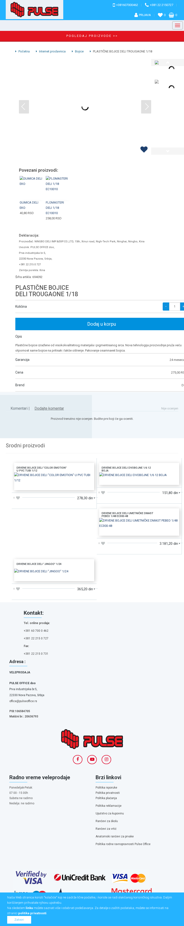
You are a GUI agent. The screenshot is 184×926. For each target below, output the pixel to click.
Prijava (145, 15)
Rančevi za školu (107, 821)
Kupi (32, 182)
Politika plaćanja (106, 798)
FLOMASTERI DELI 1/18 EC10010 (55, 208)
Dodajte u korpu (54, 484)
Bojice (79, 51)
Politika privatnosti (108, 793)
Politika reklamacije (108, 805)
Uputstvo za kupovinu (110, 813)
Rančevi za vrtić (106, 828)
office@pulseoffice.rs (23, 701)
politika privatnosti (32, 913)
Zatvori (19, 919)
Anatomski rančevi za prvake (115, 836)
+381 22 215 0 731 (36, 653)
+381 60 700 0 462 (36, 630)
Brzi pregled (32, 194)
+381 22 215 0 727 (36, 638)
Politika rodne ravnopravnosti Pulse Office (123, 844)
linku (29, 908)
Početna (24, 51)
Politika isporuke (106, 787)
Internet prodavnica (52, 51)
